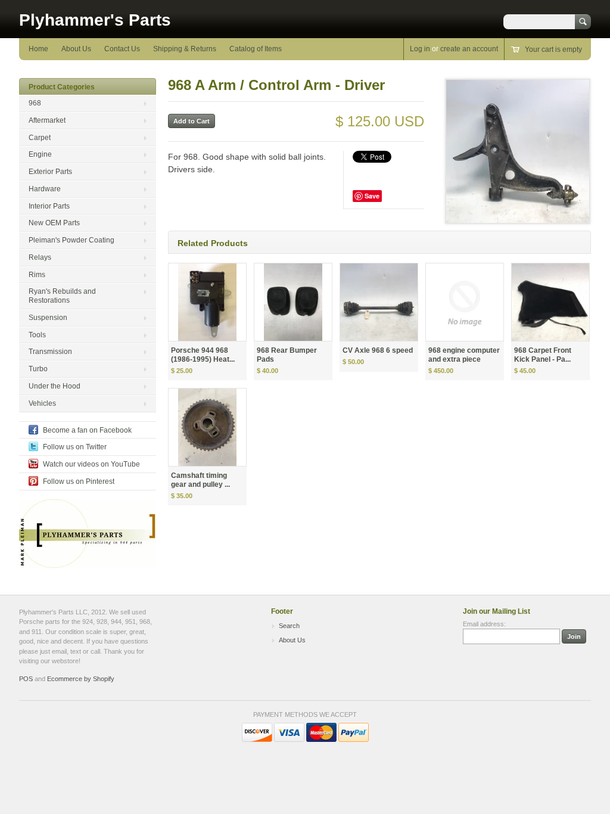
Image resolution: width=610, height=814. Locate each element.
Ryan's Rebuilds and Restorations (62, 296)
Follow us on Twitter (75, 447)
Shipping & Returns (184, 49)
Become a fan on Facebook (87, 430)
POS (26, 678)
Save (372, 195)
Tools (37, 335)
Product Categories (62, 87)
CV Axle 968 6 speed (378, 350)
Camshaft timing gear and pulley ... (200, 480)
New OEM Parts (54, 223)
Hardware (45, 189)
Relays (40, 257)
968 (35, 103)
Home (38, 49)
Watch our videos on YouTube (91, 464)
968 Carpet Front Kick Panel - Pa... (542, 354)
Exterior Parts (50, 171)
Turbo (38, 369)
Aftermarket (47, 120)
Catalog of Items (255, 49)
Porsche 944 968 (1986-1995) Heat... (203, 354)
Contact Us (122, 49)
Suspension (48, 317)
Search (289, 625)
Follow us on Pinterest (78, 481)
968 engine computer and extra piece (464, 354)
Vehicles (42, 403)
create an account (469, 49)
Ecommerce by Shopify (80, 678)
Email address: (484, 623)
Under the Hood (54, 386)
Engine (40, 154)
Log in (420, 49)
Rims (37, 275)
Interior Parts (49, 206)
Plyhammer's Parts (95, 20)
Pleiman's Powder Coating (71, 240)
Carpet (40, 137)
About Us (76, 49)
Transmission (50, 351)
